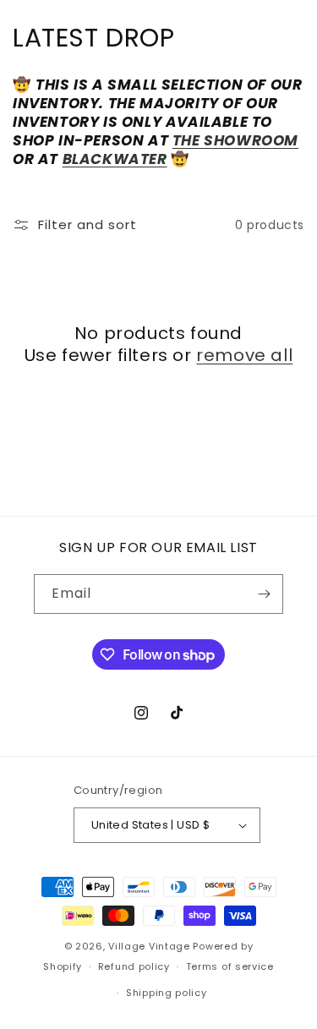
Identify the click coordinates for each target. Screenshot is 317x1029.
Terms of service (230, 966)
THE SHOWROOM (235, 140)
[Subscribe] (263, 594)
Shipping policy (166, 992)
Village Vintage (149, 946)
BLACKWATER (115, 159)
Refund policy (134, 966)
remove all (244, 355)
